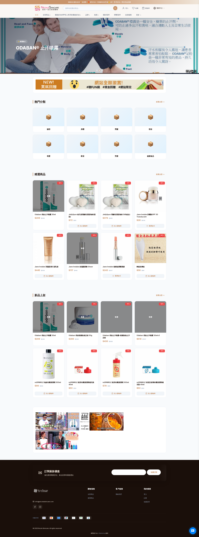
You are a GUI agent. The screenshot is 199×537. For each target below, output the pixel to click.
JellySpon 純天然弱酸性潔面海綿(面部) (82, 215)
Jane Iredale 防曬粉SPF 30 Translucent (147, 215)
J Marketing (101, 533)
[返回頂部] (193, 526)
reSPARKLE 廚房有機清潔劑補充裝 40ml (81, 383)
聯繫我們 (117, 15)
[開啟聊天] (192, 530)
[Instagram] (40, 507)
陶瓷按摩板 (141, 267)
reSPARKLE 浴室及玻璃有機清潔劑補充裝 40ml (150, 383)
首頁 (36, 15)
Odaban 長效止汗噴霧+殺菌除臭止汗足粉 (116, 336)
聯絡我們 (119, 494)
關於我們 (106, 15)
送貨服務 (128, 15)
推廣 (95, 15)
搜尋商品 (91, 498)
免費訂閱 (154, 472)
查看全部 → (160, 102)
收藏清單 (147, 502)
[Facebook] (35, 507)
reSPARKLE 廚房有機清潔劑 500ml (116, 382)
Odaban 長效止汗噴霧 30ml (45, 214)
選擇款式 (152, 226)
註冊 (145, 498)
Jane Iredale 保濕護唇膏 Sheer (81, 267)
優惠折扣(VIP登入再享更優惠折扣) (67, 15)
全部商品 (46, 15)
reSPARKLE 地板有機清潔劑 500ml (48, 382)
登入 (145, 494)
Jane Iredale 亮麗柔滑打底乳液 (46, 267)
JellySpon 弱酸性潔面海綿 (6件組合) (116, 214)
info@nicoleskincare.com (44, 501)
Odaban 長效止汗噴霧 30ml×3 (148, 335)
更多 (138, 15)
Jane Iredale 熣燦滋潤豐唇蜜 (114, 267)
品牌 (87, 15)
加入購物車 (84, 226)
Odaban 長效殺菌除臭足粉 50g (80, 335)
